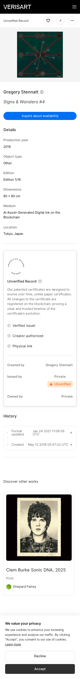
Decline (40, 656)
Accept (40, 669)
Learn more (13, 644)
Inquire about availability (40, 116)
